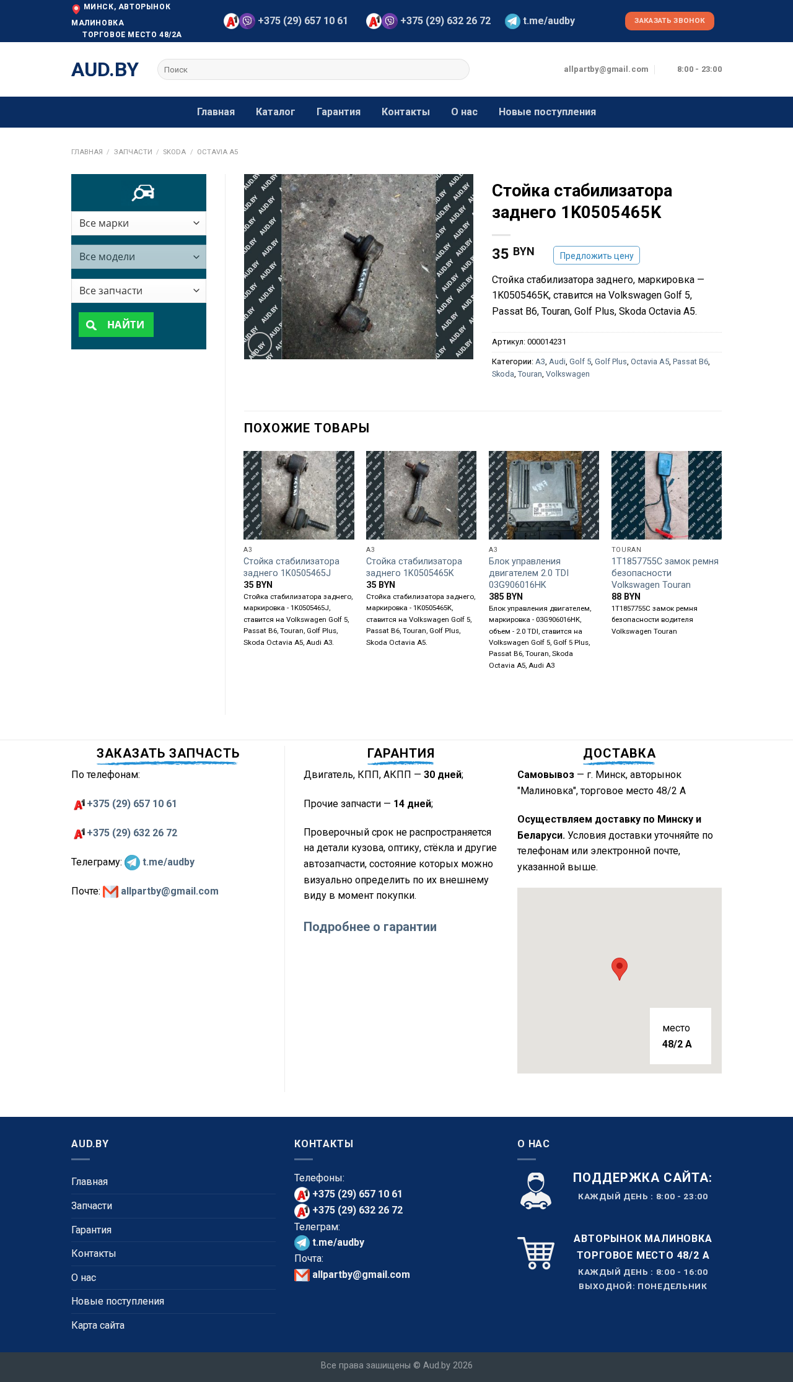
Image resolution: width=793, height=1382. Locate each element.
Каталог (276, 112)
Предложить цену (597, 256)
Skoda (174, 152)
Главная (216, 112)
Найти (124, 324)
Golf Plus (611, 361)
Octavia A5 (217, 152)
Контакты (406, 112)
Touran (530, 373)
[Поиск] (458, 69)
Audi (557, 361)
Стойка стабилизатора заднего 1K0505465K (414, 567)
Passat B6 (690, 361)
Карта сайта (98, 1325)
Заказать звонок (669, 20)
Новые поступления (547, 112)
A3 (540, 361)
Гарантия (339, 112)
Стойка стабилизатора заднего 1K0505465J (291, 567)
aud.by (105, 69)
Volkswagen (568, 373)
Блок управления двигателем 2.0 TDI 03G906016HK (529, 573)
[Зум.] (260, 344)
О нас (464, 112)
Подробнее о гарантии (370, 926)
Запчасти (133, 152)
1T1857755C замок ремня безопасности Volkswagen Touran (665, 573)
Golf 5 (580, 361)
